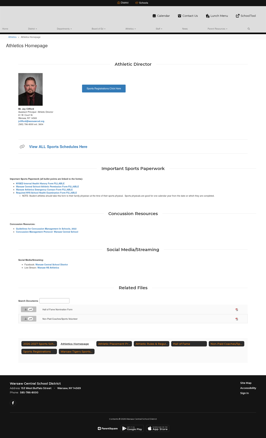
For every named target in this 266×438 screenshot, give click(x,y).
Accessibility (248, 388)
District (31, 28)
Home (5, 28)
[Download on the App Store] (157, 428)
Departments (63, 28)
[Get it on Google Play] (132, 428)
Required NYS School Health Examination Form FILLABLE (46, 192)
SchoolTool (248, 16)
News (185, 28)
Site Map (246, 383)
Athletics (129, 28)
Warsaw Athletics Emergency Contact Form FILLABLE (44, 189)
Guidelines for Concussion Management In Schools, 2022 (46, 228)
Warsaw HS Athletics (48, 267)
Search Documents (28, 300)
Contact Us (190, 16)
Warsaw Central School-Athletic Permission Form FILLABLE (47, 186)
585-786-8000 (29, 392)
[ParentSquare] (107, 428)
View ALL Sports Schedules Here (58, 146)
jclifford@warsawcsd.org (31, 121)
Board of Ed (98, 28)
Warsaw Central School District (51, 264)
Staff (158, 28)
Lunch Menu (219, 16)
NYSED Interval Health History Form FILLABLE (40, 183)
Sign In (244, 393)
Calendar (163, 16)
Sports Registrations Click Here (104, 88)
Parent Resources (217, 28)
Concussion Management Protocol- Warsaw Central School (47, 231)
